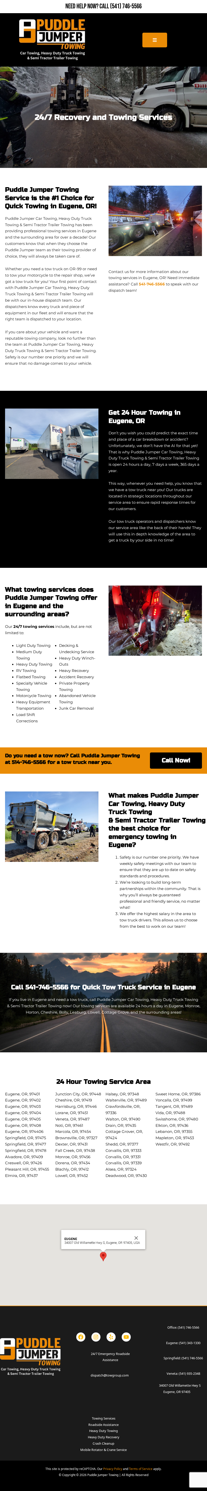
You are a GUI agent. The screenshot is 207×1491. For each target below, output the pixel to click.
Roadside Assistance (103, 1424)
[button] (103, 1256)
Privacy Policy (112, 1469)
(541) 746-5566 (126, 6)
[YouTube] (126, 1337)
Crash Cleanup (103, 1443)
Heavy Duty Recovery (103, 1437)
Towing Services (103, 1418)
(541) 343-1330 (189, 1343)
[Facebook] (80, 1337)
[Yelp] (111, 1337)
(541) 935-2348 (189, 1373)
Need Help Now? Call (87, 6)
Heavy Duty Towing (103, 1430)
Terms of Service (140, 1469)
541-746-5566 (152, 284)
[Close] (136, 1238)
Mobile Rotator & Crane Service (103, 1449)
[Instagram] (95, 1337)
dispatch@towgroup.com (110, 1375)
